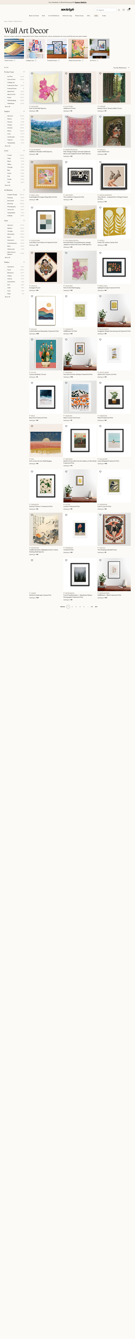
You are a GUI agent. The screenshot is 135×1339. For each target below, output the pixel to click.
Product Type (9, 72)
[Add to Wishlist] (32, 73)
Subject (7, 111)
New (43, 16)
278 (92, 606)
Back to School (34, 16)
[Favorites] (123, 10)
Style (6, 220)
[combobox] (106, 10)
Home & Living (67, 16)
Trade (104, 16)
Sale (96, 16)
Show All (7, 106)
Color (6, 150)
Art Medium (8, 190)
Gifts (88, 16)
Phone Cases (79, 16)
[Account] (119, 10)
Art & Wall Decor (53, 16)
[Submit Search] (97, 10)
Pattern (6, 262)
